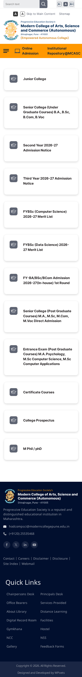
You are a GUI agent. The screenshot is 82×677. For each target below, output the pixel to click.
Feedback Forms (52, 646)
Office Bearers (17, 603)
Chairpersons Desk (20, 594)
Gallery (12, 646)
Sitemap (64, 13)
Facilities (46, 620)
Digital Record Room (22, 620)
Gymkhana (14, 629)
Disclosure (60, 558)
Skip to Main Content (40, 13)
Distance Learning (53, 611)
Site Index (10, 564)
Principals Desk (51, 594)
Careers (24, 558)
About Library (16, 611)
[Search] (43, 4)
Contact (8, 558)
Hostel (45, 629)
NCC (10, 638)
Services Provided (53, 603)
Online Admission (30, 50)
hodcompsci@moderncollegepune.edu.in (39, 526)
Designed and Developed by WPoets (41, 673)
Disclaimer (41, 558)
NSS (43, 638)
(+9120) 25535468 (21, 533)
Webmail (28, 564)
